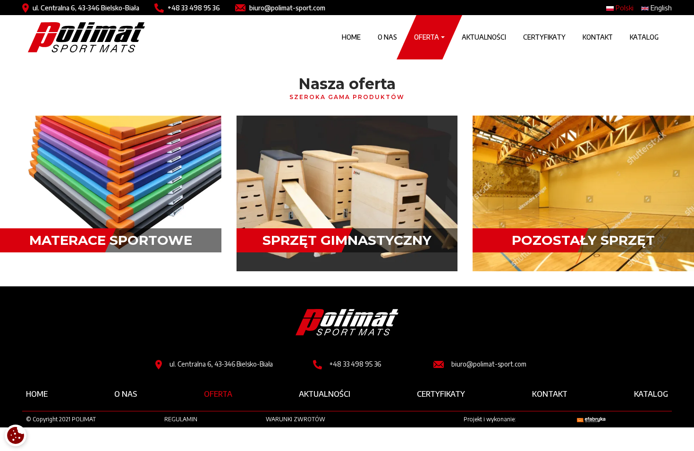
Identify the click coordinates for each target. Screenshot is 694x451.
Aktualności (484, 37)
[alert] (15, 435)
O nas (387, 37)
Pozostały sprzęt (583, 240)
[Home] (86, 37)
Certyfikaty (544, 37)
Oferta (218, 394)
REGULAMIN (180, 419)
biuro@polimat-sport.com (287, 8)
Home (351, 37)
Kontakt (598, 37)
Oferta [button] (426, 37)
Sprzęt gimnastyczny (347, 240)
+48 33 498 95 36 (194, 8)
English (660, 7)
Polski (624, 7)
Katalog (644, 37)
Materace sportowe (110, 240)
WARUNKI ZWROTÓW (295, 419)
